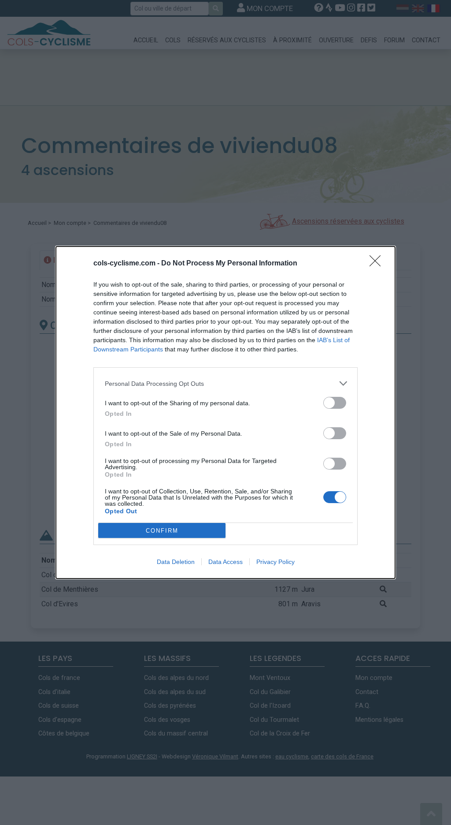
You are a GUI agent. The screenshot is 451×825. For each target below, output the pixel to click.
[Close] (378, 263)
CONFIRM (162, 530)
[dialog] (225, 412)
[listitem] (225, 383)
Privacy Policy (275, 561)
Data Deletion (176, 561)
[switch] (334, 403)
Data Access (225, 561)
